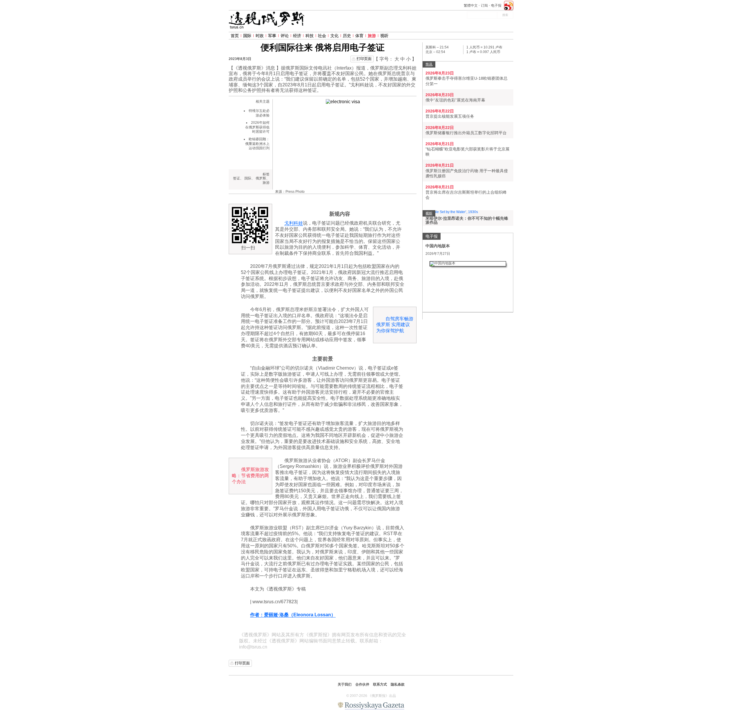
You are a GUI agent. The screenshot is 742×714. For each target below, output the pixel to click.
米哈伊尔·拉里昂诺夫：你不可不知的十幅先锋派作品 (466, 220)
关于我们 (345, 684)
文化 (334, 35)
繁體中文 (471, 5)
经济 (297, 35)
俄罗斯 (261, 178)
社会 (322, 35)
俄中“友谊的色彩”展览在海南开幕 (455, 100)
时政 (260, 35)
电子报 (496, 5)
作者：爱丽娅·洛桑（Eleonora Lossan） (293, 614)
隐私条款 (398, 684)
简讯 (428, 64)
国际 (247, 35)
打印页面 (364, 59)
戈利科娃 (293, 223)
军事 (272, 35)
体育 (359, 35)
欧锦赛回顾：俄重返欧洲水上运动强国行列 (257, 143)
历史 (347, 35)
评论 (285, 35)
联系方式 (380, 684)
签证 (236, 178)
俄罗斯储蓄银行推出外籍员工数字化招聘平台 (466, 132)
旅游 (372, 35)
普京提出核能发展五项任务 (449, 116)
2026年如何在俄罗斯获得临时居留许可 (257, 127)
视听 (384, 35)
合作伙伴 (362, 684)
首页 (235, 35)
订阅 (484, 5)
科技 (309, 35)
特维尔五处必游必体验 (259, 113)
